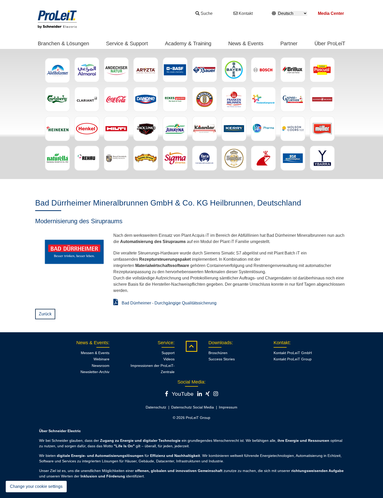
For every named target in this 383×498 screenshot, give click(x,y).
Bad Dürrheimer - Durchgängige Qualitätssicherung (169, 303)
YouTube (183, 394)
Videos (169, 359)
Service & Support (127, 43)
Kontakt (246, 13)
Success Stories (221, 359)
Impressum (228, 407)
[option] (191, 114)
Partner (289, 43)
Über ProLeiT (329, 43)
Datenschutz (156, 407)
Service (165, 342)
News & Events (245, 43)
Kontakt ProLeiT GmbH (293, 353)
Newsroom (100, 365)
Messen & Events (95, 353)
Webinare (101, 359)
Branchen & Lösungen (63, 43)
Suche (207, 13)
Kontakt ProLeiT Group (293, 359)
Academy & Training (188, 43)
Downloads (220, 342)
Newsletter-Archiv (95, 372)
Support (168, 353)
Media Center (331, 13)
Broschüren (217, 353)
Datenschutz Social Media (192, 407)
